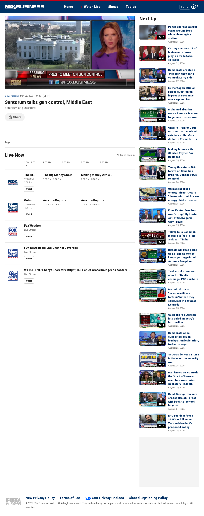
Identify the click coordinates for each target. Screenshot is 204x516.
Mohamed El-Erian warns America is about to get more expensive (183, 113)
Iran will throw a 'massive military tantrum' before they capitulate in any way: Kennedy (182, 297)
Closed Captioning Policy (148, 498)
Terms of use (70, 498)
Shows (113, 7)
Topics (131, 7)
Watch (29, 189)
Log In (184, 7)
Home (68, 7)
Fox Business (24, 7)
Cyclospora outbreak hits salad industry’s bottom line (182, 318)
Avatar (193, 6)
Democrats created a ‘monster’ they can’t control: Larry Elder (181, 73)
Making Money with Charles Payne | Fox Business (180, 153)
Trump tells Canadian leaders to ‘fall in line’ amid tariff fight (182, 235)
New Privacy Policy (40, 498)
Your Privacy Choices (107, 498)
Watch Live (92, 7)
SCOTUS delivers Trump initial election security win (183, 358)
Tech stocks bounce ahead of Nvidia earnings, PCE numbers (183, 275)
